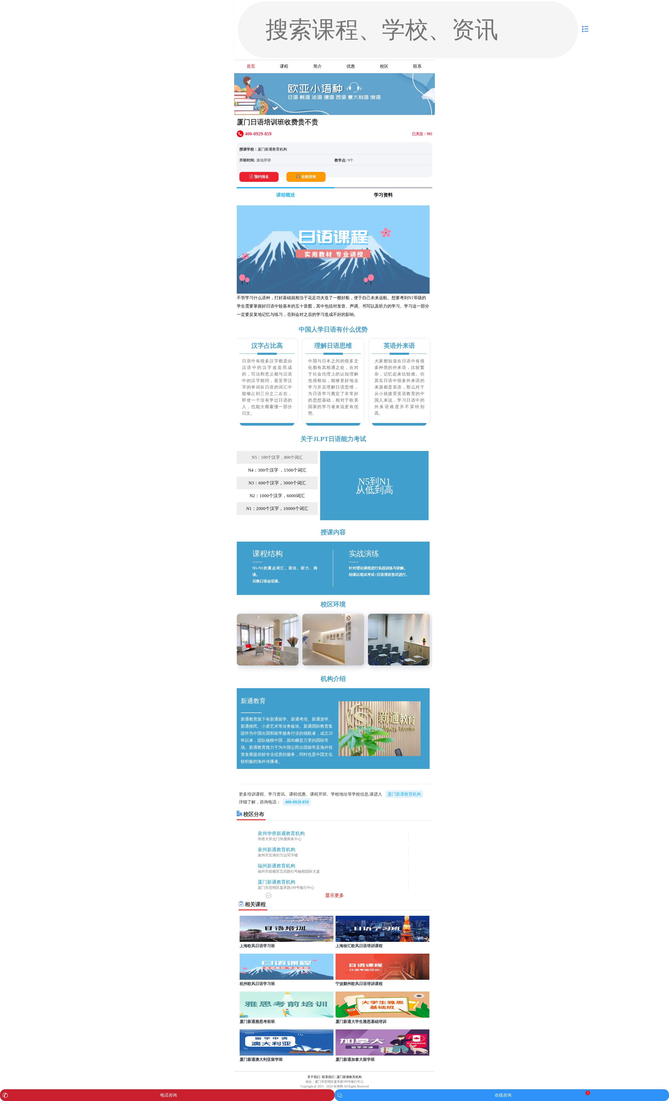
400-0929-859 (297, 802)
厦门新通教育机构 (272, 149)
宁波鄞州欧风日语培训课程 (359, 984)
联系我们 (328, 1077)
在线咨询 (308, 177)
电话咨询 (168, 1095)
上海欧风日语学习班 (257, 946)
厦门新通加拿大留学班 (355, 1059)
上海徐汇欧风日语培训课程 (359, 946)
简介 (317, 66)
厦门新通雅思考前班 (257, 1021)
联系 (417, 66)
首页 (251, 66)
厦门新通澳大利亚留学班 (261, 1059)
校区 (384, 66)
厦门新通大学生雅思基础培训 (361, 1021)
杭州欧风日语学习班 (257, 984)
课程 (284, 66)
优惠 (351, 66)
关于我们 (313, 1077)
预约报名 (261, 177)
